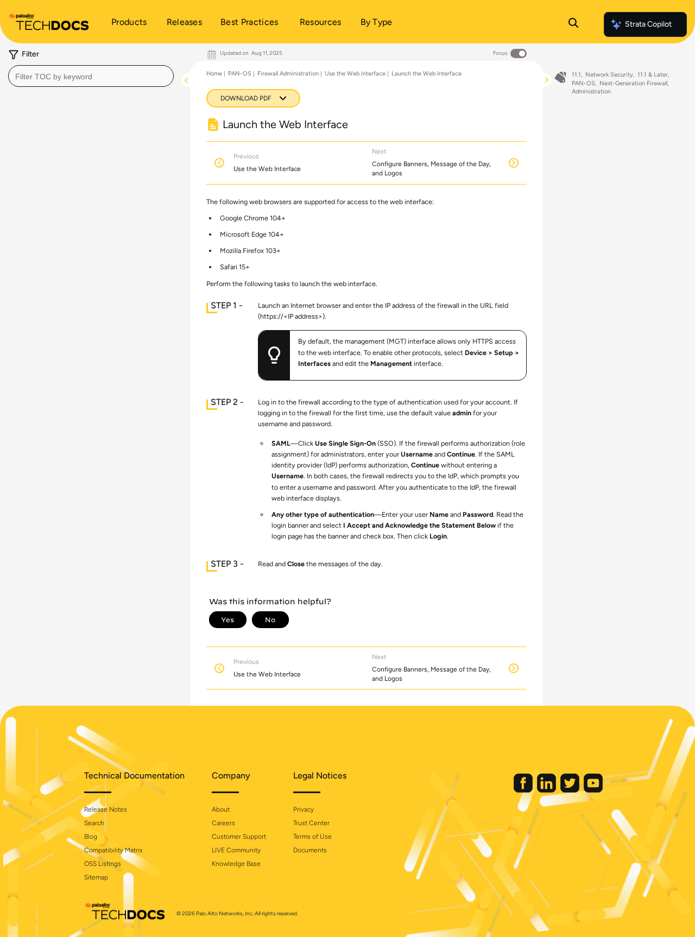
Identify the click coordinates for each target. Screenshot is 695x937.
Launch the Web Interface (426, 73)
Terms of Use (312, 836)
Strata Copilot (648, 24)
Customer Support (239, 836)
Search (94, 823)
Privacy (303, 809)
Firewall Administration (288, 73)
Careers (223, 823)
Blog (90, 836)
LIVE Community (236, 850)
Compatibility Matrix (113, 850)
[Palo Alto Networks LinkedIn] (547, 790)
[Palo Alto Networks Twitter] (570, 790)
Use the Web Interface (355, 73)
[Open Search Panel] (573, 24)
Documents (310, 850)
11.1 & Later (652, 74)
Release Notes (105, 809)
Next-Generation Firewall (633, 83)
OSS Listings (102, 864)
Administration (591, 91)
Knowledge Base (236, 864)
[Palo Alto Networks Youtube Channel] (593, 790)
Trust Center (311, 823)
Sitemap (96, 877)
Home (214, 73)
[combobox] (91, 76)
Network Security (609, 74)
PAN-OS (239, 73)
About (221, 809)
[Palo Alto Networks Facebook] (524, 790)
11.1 (576, 74)
